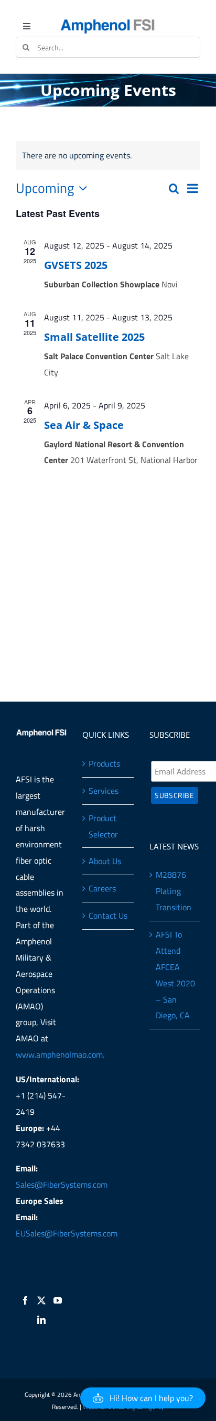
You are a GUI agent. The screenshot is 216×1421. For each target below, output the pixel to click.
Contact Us (108, 915)
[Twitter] (41, 1300)
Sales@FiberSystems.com (61, 1184)
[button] (143, 1397)
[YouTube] (57, 1300)
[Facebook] (25, 1300)
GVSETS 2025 (75, 265)
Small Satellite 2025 (94, 337)
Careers (102, 888)
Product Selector (103, 826)
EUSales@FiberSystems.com (66, 1233)
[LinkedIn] (41, 1320)
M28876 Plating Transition (173, 890)
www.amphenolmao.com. (60, 1054)
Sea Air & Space (84, 425)
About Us (105, 861)
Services (103, 790)
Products (104, 763)
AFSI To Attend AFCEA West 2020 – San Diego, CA (175, 974)
